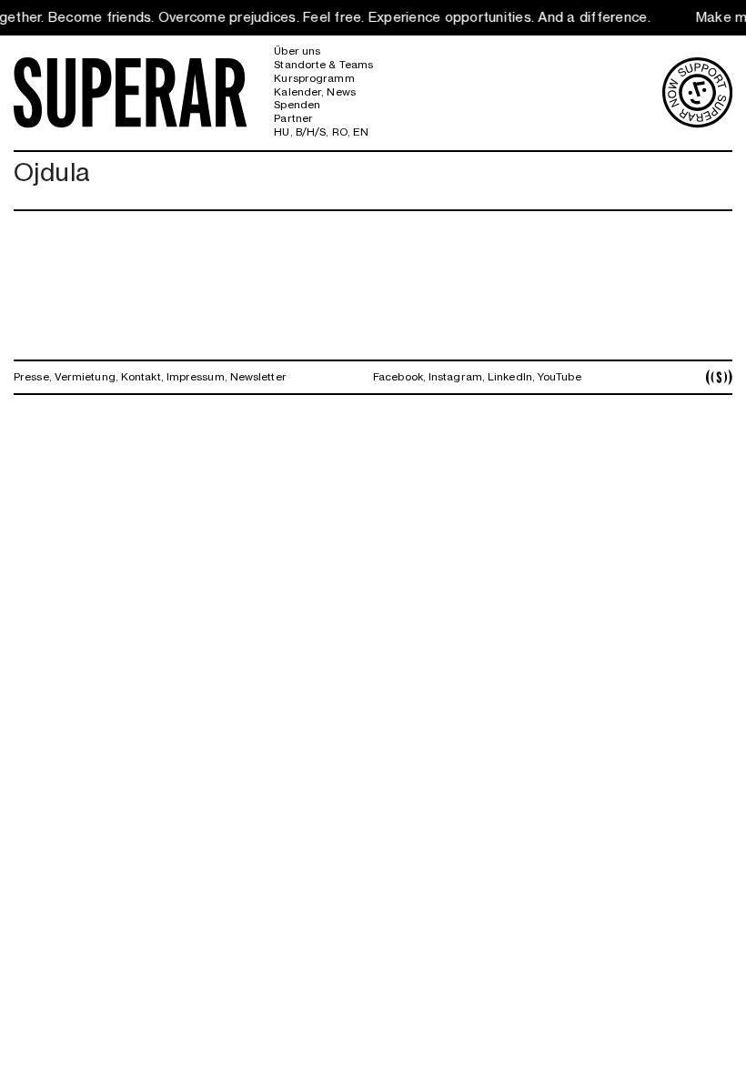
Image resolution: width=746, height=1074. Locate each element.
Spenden (297, 104)
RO (340, 132)
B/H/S (311, 132)
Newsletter (258, 376)
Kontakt (141, 376)
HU (281, 132)
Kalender (297, 92)
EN (360, 132)
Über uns (297, 51)
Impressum (195, 376)
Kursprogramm (314, 78)
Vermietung (85, 376)
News (341, 92)
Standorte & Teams (323, 64)
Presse (31, 376)
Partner (293, 118)
